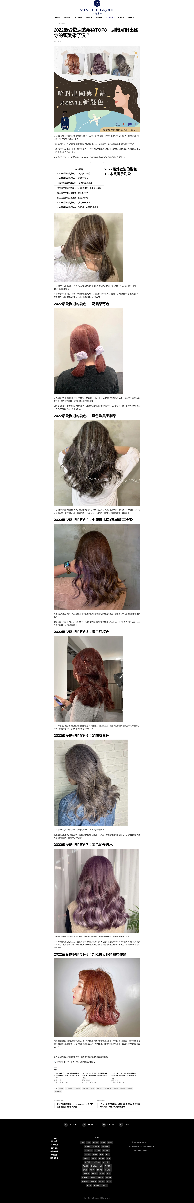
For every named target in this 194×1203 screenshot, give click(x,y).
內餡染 (110, 1143)
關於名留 (54, 1141)
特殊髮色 (108, 1088)
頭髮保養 (85, 1181)
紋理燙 (85, 1170)
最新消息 (67, 17)
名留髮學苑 (105, 1146)
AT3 (82, 1143)
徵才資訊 (54, 1148)
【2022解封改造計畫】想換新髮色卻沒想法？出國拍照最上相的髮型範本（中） (66, 1075)
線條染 (92, 1170)
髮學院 (89, 1185)
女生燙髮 (105, 1150)
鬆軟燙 (104, 1185)
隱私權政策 (54, 1158)
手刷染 (95, 1154)
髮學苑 (109, 1181)
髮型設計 (131, 17)
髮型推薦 (93, 1181)
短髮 (101, 1166)
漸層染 (94, 1158)
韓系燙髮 (100, 1177)
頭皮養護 (108, 1177)
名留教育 (87, 1146)
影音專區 (121, 17)
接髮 (101, 1154)
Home (57, 17)
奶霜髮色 (86, 1088)
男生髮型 (94, 1166)
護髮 (108, 1173)
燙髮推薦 (87, 1162)
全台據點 (99, 17)
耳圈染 (116, 1088)
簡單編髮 (108, 1166)
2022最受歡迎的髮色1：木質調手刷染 (73, 173)
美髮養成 (94, 1173)
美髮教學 (86, 1173)
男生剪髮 (105, 1162)
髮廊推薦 (89, 17)
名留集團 (69, 1088)
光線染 (61, 1088)
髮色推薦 (58, 1092)
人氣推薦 (95, 1143)
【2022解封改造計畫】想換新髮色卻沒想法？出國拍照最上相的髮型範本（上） (123, 1075)
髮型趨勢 (101, 1181)
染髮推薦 (86, 1158)
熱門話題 (101, 1158)
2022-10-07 (58, 41)
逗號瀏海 (85, 1177)
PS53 (88, 1143)
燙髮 (108, 1158)
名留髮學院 (88, 1150)
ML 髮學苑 (78, 17)
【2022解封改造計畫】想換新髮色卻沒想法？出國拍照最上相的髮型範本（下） (94, 1075)
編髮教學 (99, 1170)
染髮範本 (100, 1088)
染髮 (92, 1088)
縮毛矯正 (108, 1170)
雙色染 (129, 1088)
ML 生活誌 (62, 24)
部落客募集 (54, 1151)
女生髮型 (77, 1088)
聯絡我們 (54, 1155)
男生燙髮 (85, 1166)
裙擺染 (122, 1088)
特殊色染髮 (96, 1162)
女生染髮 (97, 1150)
